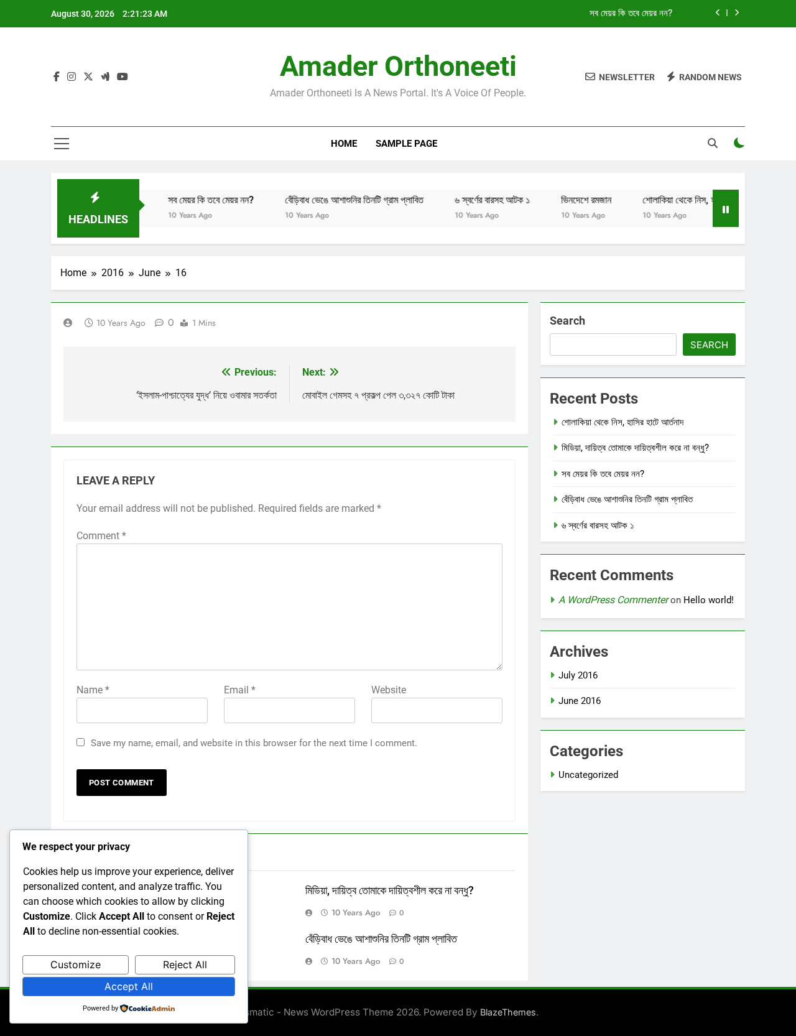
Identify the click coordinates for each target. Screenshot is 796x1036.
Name (92, 690)
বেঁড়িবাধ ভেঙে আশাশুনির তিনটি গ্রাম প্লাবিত (340, 200)
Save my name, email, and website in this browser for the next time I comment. (254, 743)
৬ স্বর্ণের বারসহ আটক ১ (478, 200)
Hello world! (708, 600)
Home (344, 143)
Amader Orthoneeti (398, 66)
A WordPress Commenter (613, 600)
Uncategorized (588, 774)
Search (567, 320)
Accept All (128, 986)
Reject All (185, 964)
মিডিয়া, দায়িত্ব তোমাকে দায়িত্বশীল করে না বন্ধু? (389, 890)
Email (240, 690)
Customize (75, 964)
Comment (101, 536)
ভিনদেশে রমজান (572, 200)
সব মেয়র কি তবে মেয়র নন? (631, 14)
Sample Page (406, 143)
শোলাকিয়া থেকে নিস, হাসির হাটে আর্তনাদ (692, 200)
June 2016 (579, 700)
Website (388, 690)
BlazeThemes (508, 1012)
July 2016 (578, 675)
